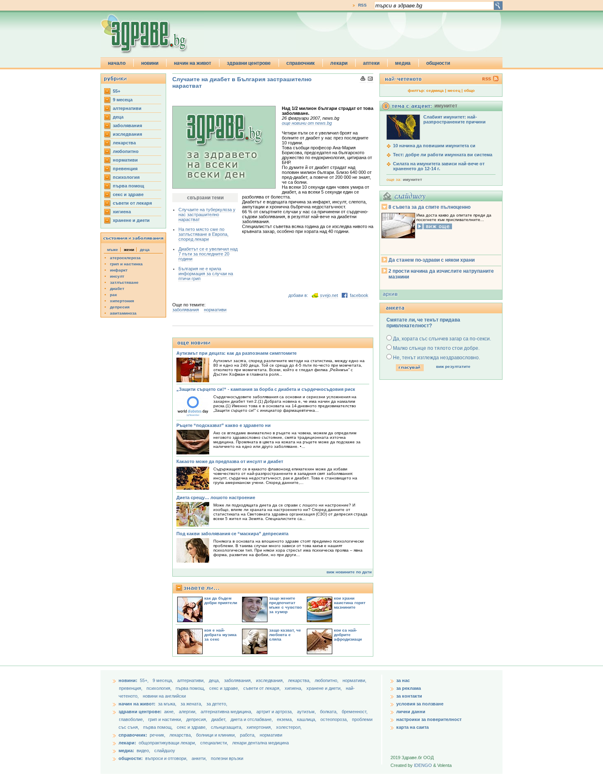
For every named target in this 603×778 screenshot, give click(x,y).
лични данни (410, 711)
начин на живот (192, 63)
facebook (359, 295)
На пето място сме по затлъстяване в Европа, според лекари (203, 234)
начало (117, 63)
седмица (435, 90)
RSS (362, 5)
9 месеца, (163, 680)
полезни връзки (227, 758)
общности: (131, 758)
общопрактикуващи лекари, (167, 742)
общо (469, 90)
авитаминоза (123, 313)
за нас (403, 680)
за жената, (191, 703)
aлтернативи (127, 108)
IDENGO (423, 765)
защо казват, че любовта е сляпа (285, 634)
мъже (112, 249)
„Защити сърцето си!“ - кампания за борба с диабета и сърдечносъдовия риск (265, 389)
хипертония (122, 301)
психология (126, 177)
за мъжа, (167, 703)
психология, (159, 688)
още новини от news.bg (307, 123)
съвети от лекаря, (262, 688)
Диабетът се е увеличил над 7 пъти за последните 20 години (208, 253)
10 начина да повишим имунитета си (434, 145)
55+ (116, 91)
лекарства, (300, 680)
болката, (329, 711)
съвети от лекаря (132, 203)
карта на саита (412, 727)
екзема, (285, 719)
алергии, (188, 711)
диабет (117, 288)
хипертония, (260, 727)
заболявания (127, 125)
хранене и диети (131, 220)
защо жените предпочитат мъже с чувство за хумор (285, 605)
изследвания (127, 134)
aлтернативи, (191, 680)
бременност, (355, 711)
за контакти (409, 696)
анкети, (199, 758)
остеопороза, (334, 719)
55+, (145, 680)
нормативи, (354, 680)
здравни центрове (249, 63)
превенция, (131, 688)
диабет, (219, 719)
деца (118, 116)
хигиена (122, 211)
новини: (128, 680)
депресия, (197, 719)
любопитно (126, 151)
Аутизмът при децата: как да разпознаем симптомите (236, 353)
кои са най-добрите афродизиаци (348, 634)
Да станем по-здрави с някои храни (431, 260)
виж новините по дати (349, 572)
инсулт (117, 276)
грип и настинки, (165, 719)
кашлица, (307, 719)
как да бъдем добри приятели (220, 600)
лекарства (124, 142)
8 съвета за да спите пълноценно (429, 207)
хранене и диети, (324, 688)
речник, (157, 734)
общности (438, 63)
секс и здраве (128, 194)
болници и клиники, (216, 734)
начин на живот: (137, 703)
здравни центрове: (140, 711)
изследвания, (270, 680)
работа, (248, 734)
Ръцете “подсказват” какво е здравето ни (223, 425)
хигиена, (294, 688)
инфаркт (119, 270)
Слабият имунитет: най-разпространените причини (454, 119)
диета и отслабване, (252, 719)
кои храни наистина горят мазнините (349, 602)
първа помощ (128, 185)
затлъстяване (124, 282)
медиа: (126, 750)
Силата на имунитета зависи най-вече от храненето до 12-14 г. (438, 166)
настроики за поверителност (428, 719)
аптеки (371, 63)
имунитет (412, 179)
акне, (170, 711)
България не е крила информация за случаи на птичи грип (205, 273)
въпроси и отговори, (166, 758)
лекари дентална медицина (260, 742)
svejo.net (329, 295)
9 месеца (122, 99)
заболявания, (238, 680)
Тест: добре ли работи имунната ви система (442, 154)
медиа (403, 63)
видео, (143, 750)
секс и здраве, (224, 688)
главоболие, (132, 719)
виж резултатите (453, 366)
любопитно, (327, 680)
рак (113, 294)
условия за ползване (419, 703)
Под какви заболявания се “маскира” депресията (232, 533)
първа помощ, (191, 688)
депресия (120, 307)
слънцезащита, (227, 727)
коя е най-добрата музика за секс (220, 634)
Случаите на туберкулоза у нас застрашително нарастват (206, 214)
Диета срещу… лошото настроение (215, 497)
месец (454, 90)
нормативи (125, 159)
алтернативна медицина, (227, 711)
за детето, (216, 703)
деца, (215, 680)
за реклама (408, 688)
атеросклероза (125, 258)
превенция (125, 168)
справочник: (133, 734)
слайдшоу (164, 750)
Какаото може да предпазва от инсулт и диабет (229, 461)
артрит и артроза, (275, 711)
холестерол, (289, 727)
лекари (338, 63)
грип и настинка (126, 264)
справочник (300, 63)
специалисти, (214, 742)
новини (149, 63)
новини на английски (164, 696)
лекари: (127, 742)
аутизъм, (307, 711)
